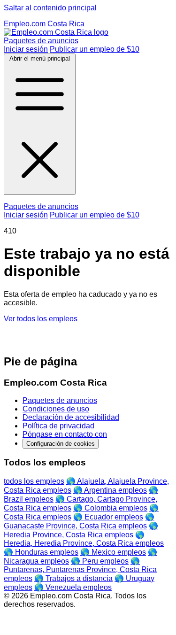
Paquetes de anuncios (41, 41)
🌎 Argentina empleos (110, 490)
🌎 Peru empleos (100, 561)
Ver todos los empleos (40, 319)
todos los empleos (34, 481)
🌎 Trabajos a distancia (73, 578)
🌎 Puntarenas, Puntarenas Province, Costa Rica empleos (80, 569)
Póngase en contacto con (65, 434)
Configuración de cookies (60, 443)
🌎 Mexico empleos (113, 552)
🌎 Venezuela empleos (73, 587)
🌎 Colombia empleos (110, 508)
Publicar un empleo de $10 (94, 49)
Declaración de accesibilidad (71, 417)
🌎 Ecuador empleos (108, 517)
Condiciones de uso (56, 409)
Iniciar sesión (26, 49)
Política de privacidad (58, 426)
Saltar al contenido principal (50, 8)
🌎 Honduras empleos (41, 552)
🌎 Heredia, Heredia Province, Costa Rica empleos (84, 539)
